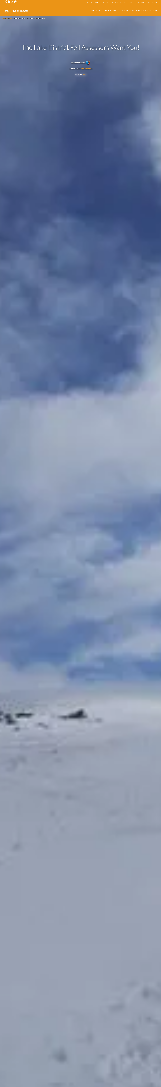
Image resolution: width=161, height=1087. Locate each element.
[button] (156, 10)
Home (4, 18)
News (10, 18)
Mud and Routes (20, 10)
